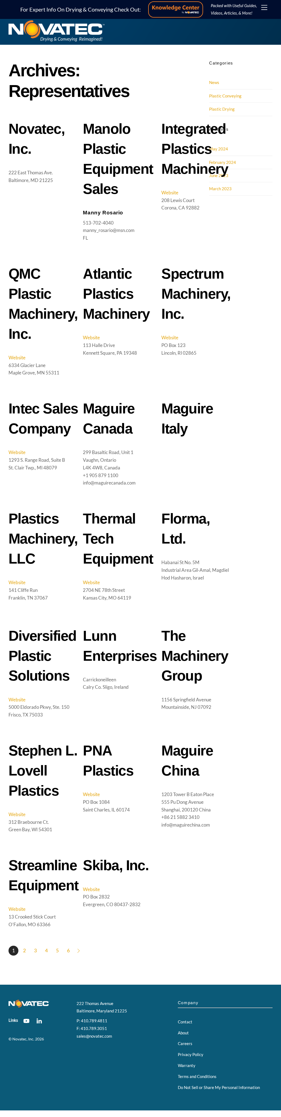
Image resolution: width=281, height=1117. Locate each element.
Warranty (186, 1065)
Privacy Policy (190, 1054)
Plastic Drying (222, 109)
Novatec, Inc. (23, 1039)
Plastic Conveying (225, 95)
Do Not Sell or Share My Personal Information (219, 1087)
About (183, 1032)
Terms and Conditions (197, 1076)
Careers (185, 1043)
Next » (79, 951)
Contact (185, 1021)
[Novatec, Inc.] (57, 39)
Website (169, 192)
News (214, 82)
